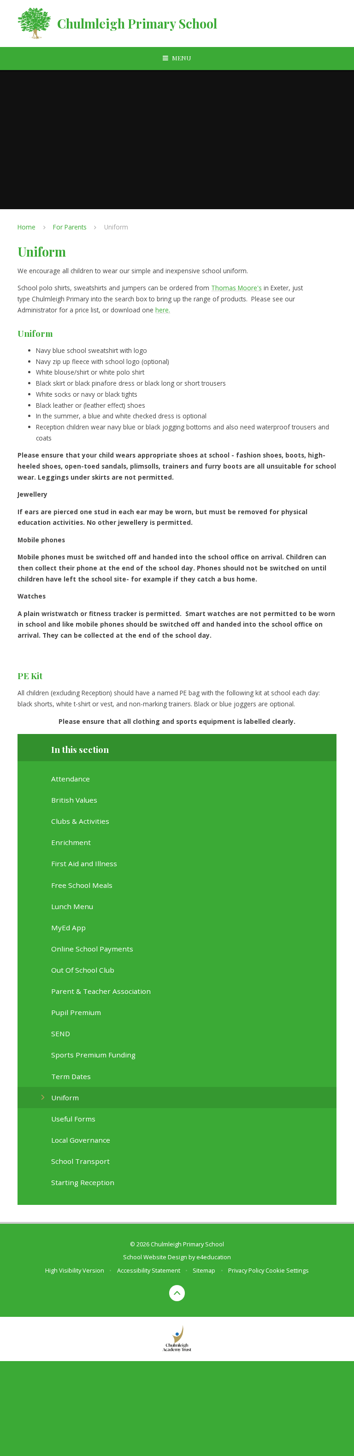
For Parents (70, 227)
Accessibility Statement (148, 1270)
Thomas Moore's (236, 287)
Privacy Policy (246, 1270)
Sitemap (204, 1270)
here (162, 309)
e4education (213, 1257)
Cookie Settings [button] (287, 1270)
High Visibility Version (74, 1270)
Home (26, 227)
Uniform (116, 227)
